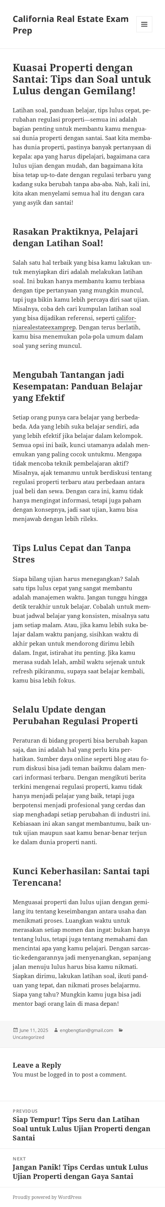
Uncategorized (28, 1037)
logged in (60, 1074)
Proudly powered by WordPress (47, 1197)
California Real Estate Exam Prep (71, 24)
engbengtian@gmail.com (86, 1030)
